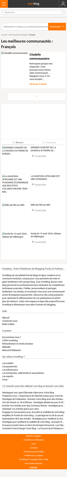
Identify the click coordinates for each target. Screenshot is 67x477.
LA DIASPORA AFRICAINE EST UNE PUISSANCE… (45, 177)
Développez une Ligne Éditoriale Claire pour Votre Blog (28, 392)
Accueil (4, 35)
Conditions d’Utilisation (34, 440)
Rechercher (55, 26)
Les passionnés (9, 366)
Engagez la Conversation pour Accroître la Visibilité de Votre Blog (33, 412)
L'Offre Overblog (10, 340)
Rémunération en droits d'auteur (17, 343)
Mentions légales (33, 436)
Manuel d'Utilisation (11, 350)
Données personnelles (34, 451)
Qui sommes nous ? (11, 337)
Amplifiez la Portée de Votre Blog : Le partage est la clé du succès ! (33, 415)
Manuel (5, 317)
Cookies (34, 448)
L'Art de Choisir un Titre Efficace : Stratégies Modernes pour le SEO (33, 402)
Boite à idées (8, 324)
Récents (19, 142)
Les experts (7, 376)
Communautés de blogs (18, 35)
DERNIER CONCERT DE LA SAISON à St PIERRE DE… (43, 149)
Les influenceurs (10, 370)
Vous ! (5, 379)
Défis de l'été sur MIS (40, 205)
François (43, 84)
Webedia (6, 347)
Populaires (51, 142)
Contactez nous (9, 321)
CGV (34, 444)
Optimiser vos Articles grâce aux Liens (20, 409)
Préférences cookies (34, 455)
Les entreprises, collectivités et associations (23, 373)
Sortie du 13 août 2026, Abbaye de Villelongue (46, 235)
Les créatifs (7, 363)
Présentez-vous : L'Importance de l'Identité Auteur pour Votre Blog (33, 396)
